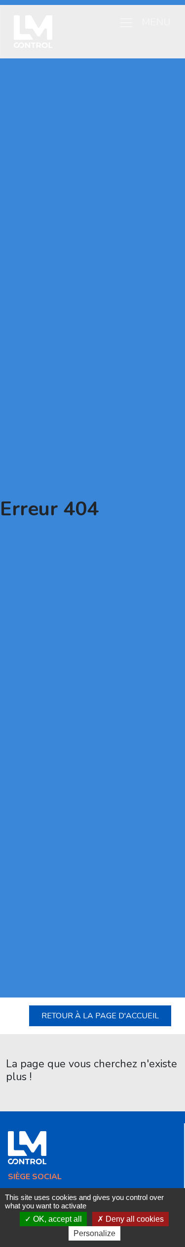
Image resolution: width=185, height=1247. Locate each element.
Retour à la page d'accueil (100, 1015)
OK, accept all (56, 1219)
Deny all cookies (134, 1219)
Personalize (94, 1233)
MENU (156, 21)
